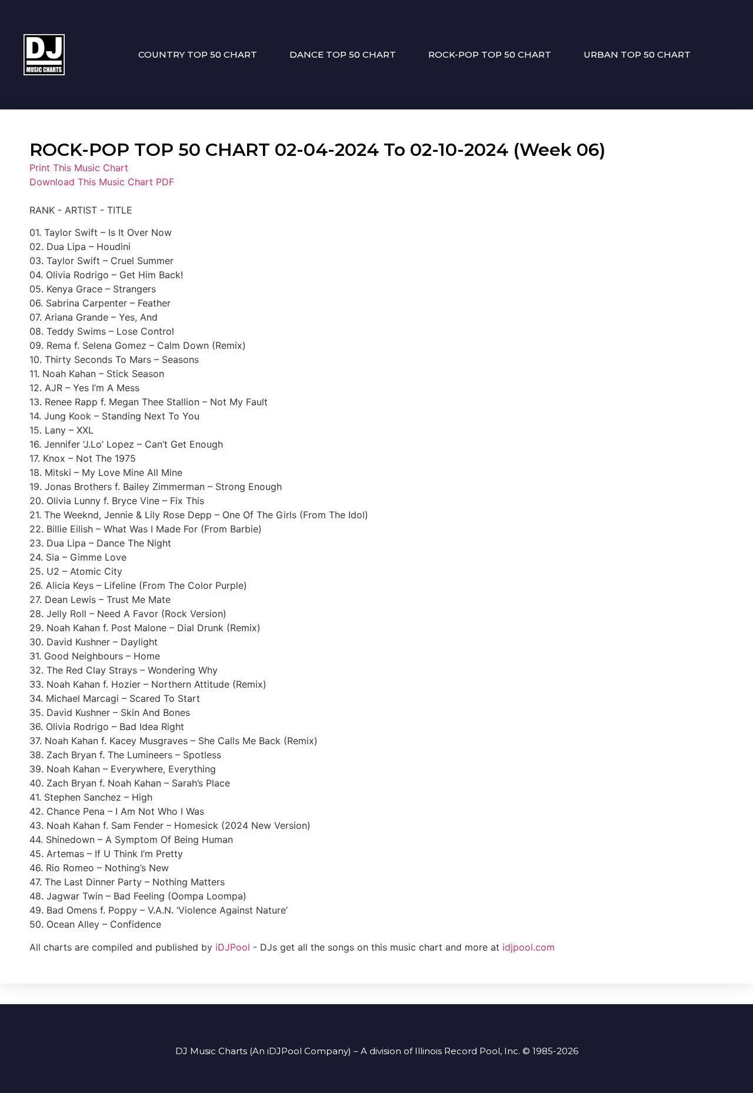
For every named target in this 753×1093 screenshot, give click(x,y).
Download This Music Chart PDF (101, 182)
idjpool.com (528, 947)
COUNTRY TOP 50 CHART (197, 54)
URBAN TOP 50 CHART (637, 54)
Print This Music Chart (78, 168)
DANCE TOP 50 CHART (342, 54)
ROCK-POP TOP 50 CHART (489, 54)
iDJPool (232, 947)
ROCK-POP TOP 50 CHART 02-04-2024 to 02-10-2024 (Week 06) (317, 150)
